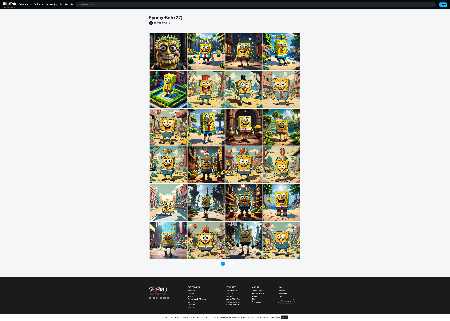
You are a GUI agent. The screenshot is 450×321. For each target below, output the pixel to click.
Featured (281, 290)
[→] (231, 264)
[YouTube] (164, 297)
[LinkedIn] (161, 297)
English (286, 301)
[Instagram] (157, 297)
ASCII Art (230, 293)
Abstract (191, 290)
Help (254, 299)
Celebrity (191, 304)
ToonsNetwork (161, 22)
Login (280, 296)
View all (191, 307)
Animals (191, 293)
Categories (24, 4)
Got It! (284, 317)
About (254, 296)
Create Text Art (232, 304)
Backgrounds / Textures (197, 299)
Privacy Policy (258, 293)
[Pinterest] (168, 297)
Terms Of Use (257, 290)
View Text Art (232, 290)
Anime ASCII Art (233, 299)
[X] (150, 297)
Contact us (256, 302)
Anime (190, 296)
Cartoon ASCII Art (233, 302)
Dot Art (229, 296)
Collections (282, 293)
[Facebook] (154, 297)
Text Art (64, 4)
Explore (38, 4)
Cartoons (191, 302)
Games (49, 4)
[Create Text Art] (71, 4)
